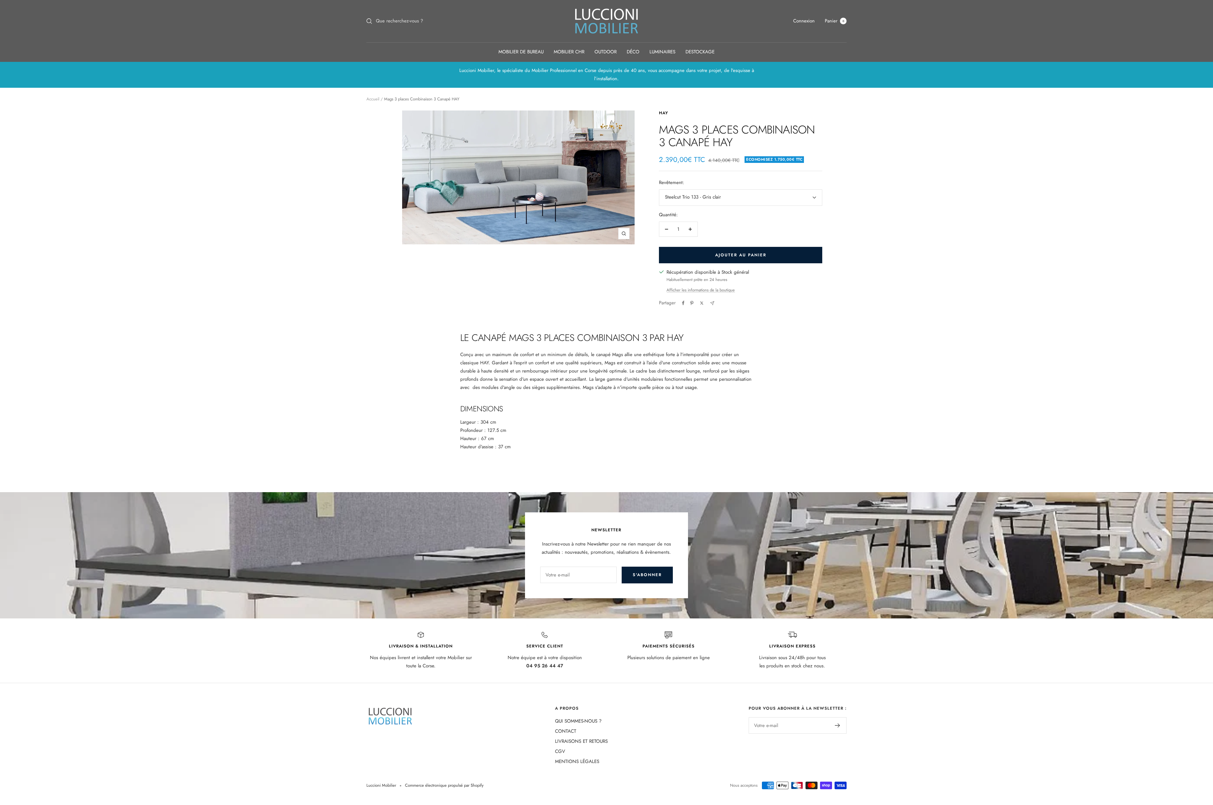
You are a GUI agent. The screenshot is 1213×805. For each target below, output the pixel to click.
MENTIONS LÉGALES (577, 761)
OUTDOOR (605, 51)
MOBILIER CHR (569, 51)
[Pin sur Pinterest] (691, 303)
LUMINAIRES (662, 51)
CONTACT (565, 731)
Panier (834, 20)
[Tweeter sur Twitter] (701, 303)
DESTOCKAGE (700, 51)
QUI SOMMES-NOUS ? (578, 721)
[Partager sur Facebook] (683, 303)
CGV (560, 751)
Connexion (804, 20)
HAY (663, 113)
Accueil (372, 99)
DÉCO (633, 51)
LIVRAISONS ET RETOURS (581, 741)
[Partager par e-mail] (712, 303)
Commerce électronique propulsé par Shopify (444, 785)
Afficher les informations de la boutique (701, 290)
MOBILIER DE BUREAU (521, 51)
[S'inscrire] (837, 725)
